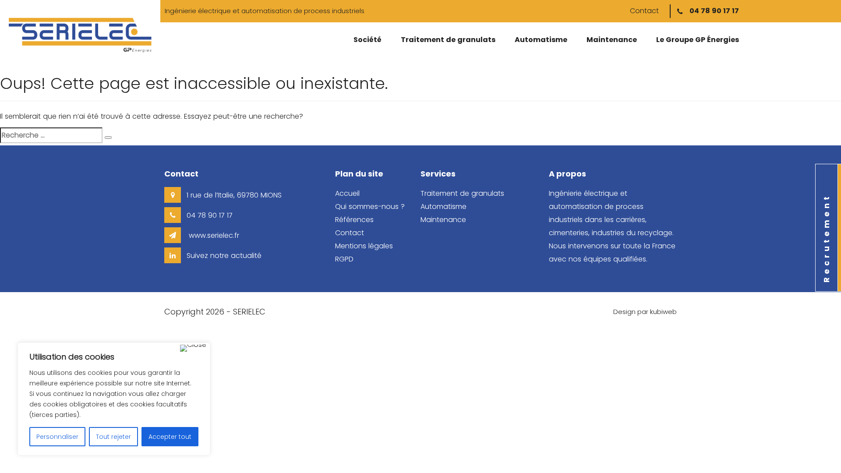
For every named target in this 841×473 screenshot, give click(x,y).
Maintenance (612, 40)
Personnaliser (57, 436)
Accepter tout (169, 436)
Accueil (347, 193)
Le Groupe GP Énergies (697, 40)
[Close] (193, 348)
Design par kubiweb (645, 311)
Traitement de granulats (448, 40)
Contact (644, 11)
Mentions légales (364, 246)
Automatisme (541, 40)
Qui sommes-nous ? (370, 206)
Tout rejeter (113, 436)
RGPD (344, 259)
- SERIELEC (245, 311)
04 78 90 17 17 (714, 11)
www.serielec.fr (213, 235)
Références (354, 220)
